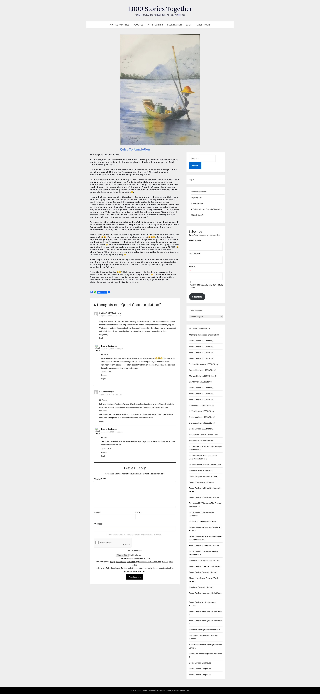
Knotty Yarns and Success (208, 560)
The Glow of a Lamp (210, 497)
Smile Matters (197, 203)
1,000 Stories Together (160, 9)
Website (98, 524)
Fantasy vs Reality (198, 191)
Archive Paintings (119, 25)
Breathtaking (213, 335)
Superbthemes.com (181, 690)
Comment (100, 479)
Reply (101, 338)
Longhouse (206, 663)
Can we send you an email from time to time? (206, 286)
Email (139, 512)
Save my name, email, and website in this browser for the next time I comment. (135, 534)
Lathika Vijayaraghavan (199, 527)
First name (195, 240)
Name (97, 512)
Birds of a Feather (205, 470)
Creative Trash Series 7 (211, 566)
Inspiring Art (196, 197)
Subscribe (197, 296)
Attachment (135, 550)
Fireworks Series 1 (209, 572)
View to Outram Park (209, 434)
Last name (194, 253)
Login (189, 25)
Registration (174, 25)
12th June (213, 476)
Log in (191, 179)
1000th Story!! (197, 215)
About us (138, 25)
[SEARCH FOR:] (202, 158)
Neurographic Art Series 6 (209, 629)
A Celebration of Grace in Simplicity (206, 209)
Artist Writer (155, 25)
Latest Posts (203, 25)
